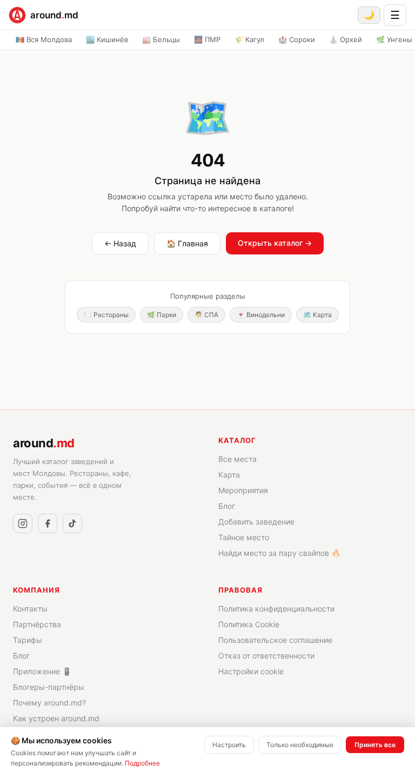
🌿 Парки (161, 315)
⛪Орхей (345, 39)
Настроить (229, 745)
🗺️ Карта (317, 315)
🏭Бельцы (161, 39)
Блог (226, 506)
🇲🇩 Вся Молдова (44, 39)
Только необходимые (299, 745)
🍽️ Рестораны (106, 315)
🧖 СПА (206, 315)
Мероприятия (243, 490)
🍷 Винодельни (261, 315)
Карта (229, 474)
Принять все (375, 745)
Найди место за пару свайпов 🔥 (279, 553)
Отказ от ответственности (266, 655)
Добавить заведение (256, 521)
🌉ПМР (207, 39)
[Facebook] (47, 523)
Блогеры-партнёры (48, 686)
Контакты (30, 608)
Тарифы (27, 639)
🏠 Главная (187, 243)
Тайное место (243, 537)
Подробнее (142, 763)
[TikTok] (72, 523)
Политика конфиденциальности (276, 608)
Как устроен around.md (56, 718)
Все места (237, 459)
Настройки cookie (251, 671)
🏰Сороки (296, 39)
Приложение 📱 (42, 671)
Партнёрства (37, 624)
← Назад (120, 243)
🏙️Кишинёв (107, 39)
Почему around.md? (49, 702)
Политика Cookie (248, 624)
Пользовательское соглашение (275, 639)
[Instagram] (22, 523)
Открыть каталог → (275, 242)
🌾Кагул (249, 39)
